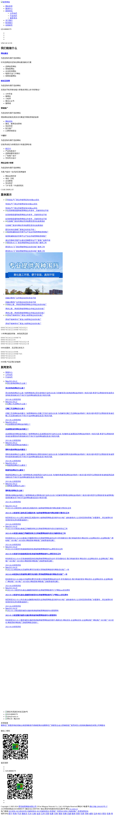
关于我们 (9, 20)
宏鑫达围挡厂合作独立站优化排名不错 (20, 300)
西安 (104, 814)
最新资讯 (13, 18)
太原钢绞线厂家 (66, 725)
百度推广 (53, 811)
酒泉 (60, 814)
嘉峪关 (24, 814)
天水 (29, 814)
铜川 (100, 814)
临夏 (51, 814)
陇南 (73, 814)
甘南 (56, 814)
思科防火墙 (77, 725)
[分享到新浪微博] (4, 728)
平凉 (19, 814)
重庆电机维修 (15, 725)
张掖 (64, 814)
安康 (108, 814)
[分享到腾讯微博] (7, 728)
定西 (47, 814)
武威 (69, 814)
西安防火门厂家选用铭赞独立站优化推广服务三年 (25, 249)
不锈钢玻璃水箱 (37, 725)
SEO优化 (12, 811)
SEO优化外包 (21, 811)
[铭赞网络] (5, 2)
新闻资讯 (9, 11)
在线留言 (9, 25)
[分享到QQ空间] (2, 728)
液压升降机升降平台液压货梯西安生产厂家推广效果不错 (27, 238)
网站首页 (9, 6)
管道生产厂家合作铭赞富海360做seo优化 (21, 206)
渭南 (86, 814)
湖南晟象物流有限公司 (91, 725)
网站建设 (4, 53)
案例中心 (9, 8)
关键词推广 (72, 811)
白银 (34, 814)
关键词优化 (31, 811)
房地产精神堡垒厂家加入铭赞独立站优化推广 (23, 321)
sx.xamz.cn (74, 809)
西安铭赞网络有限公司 (27, 806)
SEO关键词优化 (43, 811)
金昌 (38, 814)
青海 (15, 814)
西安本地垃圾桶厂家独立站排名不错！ (24, 227)
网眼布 (102, 725)
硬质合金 (56, 725)
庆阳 (78, 814)
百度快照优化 (83, 811)
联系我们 (9, 23)
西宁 (10, 814)
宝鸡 (95, 814)
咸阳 (91, 814)
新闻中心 (9, 372)
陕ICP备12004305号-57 (98, 806)
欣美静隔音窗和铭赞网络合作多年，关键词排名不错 (26, 217)
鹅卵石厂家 (5, 725)
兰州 (43, 814)
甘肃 (82, 814)
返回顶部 (4, 763)
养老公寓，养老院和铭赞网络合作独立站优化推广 (25, 311)
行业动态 (13, 16)
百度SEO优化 (62, 811)
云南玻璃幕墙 (26, 725)
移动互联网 (5, 81)
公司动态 (13, 13)
